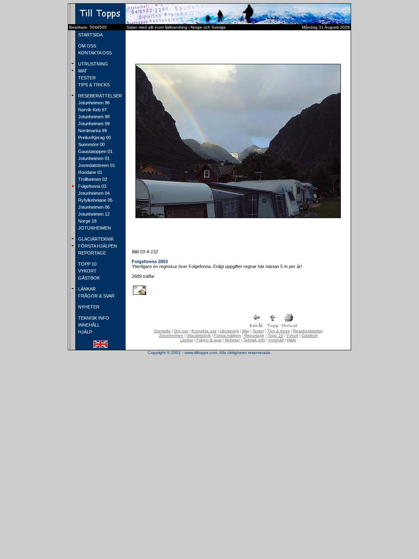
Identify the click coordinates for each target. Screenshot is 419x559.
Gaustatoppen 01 (95, 151)
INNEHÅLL (88, 324)
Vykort (292, 335)
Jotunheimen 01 (93, 158)
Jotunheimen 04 (93, 193)
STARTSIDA (90, 34)
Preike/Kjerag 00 (94, 137)
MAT (82, 70)
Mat (245, 331)
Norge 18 (87, 221)
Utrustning (229, 331)
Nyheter (232, 340)
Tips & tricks (278, 331)
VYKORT (87, 270)
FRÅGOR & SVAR (96, 295)
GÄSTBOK (88, 277)
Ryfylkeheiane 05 (95, 200)
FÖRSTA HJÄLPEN (97, 245)
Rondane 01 (89, 172)
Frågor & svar (209, 340)
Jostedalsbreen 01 (96, 165)
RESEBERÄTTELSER (99, 95)
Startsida (162, 331)
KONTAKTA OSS (94, 52)
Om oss (181, 331)
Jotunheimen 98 (93, 116)
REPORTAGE (91, 252)
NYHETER (88, 306)
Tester (258, 331)
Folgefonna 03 (91, 186)
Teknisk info (254, 340)
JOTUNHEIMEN (94, 227)
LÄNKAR (86, 288)
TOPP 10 (87, 263)
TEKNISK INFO (93, 318)
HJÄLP (84, 331)
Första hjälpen (227, 335)
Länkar (186, 340)
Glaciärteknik (199, 335)
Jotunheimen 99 (93, 123)
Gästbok (310, 335)
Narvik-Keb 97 (92, 109)
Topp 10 (275, 335)
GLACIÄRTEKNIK (95, 239)
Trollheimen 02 (92, 179)
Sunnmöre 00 (91, 144)
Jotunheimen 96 (93, 102)
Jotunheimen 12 (93, 214)
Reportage (254, 335)
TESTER (86, 77)
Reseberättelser (308, 331)
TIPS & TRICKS (93, 84)
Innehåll (276, 340)
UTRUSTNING (92, 63)
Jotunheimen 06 (93, 207)
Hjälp (291, 340)
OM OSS (86, 45)
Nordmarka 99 (92, 130)
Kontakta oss (203, 331)
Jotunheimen (171, 335)
